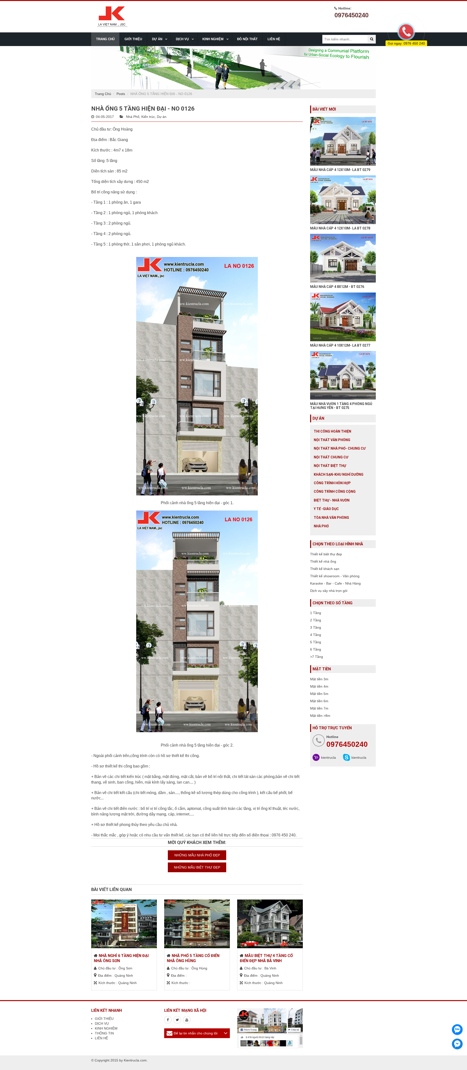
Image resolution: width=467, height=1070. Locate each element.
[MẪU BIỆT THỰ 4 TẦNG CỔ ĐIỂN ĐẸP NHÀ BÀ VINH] (270, 924)
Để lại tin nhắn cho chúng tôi (195, 1033)
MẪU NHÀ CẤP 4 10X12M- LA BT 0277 (340, 345)
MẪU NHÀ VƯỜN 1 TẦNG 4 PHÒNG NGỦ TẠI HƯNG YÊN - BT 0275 (341, 405)
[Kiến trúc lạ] (167, 1019)
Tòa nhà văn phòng (331, 518)
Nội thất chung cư (331, 457)
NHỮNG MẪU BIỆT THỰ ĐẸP (197, 867)
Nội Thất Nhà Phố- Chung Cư (340, 448)
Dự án (161, 117)
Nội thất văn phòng (332, 440)
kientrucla (328, 757)
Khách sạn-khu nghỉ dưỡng (338, 474)
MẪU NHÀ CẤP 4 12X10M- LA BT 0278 (340, 228)
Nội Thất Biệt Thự (330, 466)
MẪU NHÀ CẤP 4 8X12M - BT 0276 (337, 287)
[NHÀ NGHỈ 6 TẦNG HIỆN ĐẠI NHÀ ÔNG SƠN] (124, 924)
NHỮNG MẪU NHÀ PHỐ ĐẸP (197, 855)
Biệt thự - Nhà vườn (332, 500)
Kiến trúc (148, 117)
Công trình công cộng (335, 491)
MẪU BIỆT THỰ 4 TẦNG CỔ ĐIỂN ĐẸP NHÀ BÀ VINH (266, 958)
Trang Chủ (103, 94)
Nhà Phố (132, 117)
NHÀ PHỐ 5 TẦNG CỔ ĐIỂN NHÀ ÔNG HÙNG (193, 958)
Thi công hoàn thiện (332, 431)
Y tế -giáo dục (326, 509)
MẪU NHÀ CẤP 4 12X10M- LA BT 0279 (340, 170)
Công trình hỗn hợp (332, 483)
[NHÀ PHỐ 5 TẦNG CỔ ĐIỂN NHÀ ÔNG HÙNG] (197, 924)
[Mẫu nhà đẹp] (186, 1019)
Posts (121, 94)
